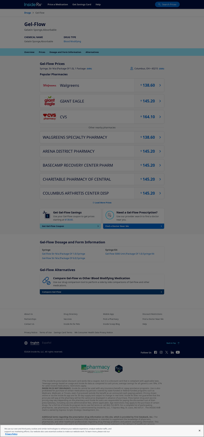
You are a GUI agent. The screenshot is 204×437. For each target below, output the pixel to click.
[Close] (200, 430)
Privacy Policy (11, 434)
